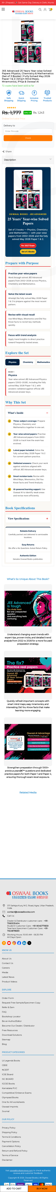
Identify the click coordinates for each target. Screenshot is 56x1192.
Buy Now (42, 1188)
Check (28, 138)
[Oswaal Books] (23, 12)
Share (8, 151)
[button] (40, 10)
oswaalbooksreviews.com (21, 1170)
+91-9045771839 (40, 926)
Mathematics (43, 362)
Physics (12, 362)
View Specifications (18, 518)
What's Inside (15, 413)
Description (10, 160)
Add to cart (14, 1188)
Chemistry (28, 362)
